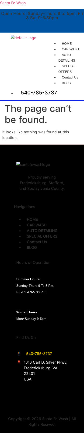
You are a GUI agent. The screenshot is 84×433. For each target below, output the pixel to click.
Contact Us (70, 77)
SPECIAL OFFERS (66, 69)
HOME (67, 43)
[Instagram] (74, 25)
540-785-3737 (39, 353)
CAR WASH (70, 49)
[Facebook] (60, 25)
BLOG (66, 83)
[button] (66, 38)
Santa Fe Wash (13, 2)
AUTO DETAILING (66, 57)
